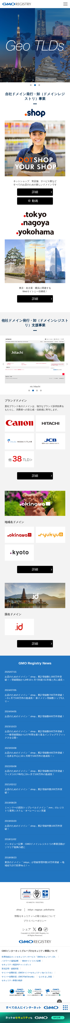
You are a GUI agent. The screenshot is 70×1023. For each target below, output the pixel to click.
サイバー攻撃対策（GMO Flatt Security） (18, 977)
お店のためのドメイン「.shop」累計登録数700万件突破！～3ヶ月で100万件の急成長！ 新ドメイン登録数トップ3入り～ (34, 698)
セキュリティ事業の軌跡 (12, 980)
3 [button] (39, 85)
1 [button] (30, 85)
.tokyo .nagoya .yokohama (40, 909)
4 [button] (40, 390)
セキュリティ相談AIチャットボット (16, 964)
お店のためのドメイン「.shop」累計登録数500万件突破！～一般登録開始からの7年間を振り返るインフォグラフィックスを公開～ (35, 734)
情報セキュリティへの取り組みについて (35, 916)
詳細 (35, 192)
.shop (18, 909)
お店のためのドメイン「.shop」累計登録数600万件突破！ (34, 716)
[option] (35, 45)
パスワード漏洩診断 (10, 961)
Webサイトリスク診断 (31, 961)
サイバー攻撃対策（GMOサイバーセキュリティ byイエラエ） (27, 973)
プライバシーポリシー (35, 920)
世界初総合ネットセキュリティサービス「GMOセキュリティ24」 (29, 957)
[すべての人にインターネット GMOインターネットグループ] (30, 1007)
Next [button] (66, 364)
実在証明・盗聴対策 (10, 969)
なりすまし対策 (45, 977)
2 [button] (35, 85)
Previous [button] (2, 364)
